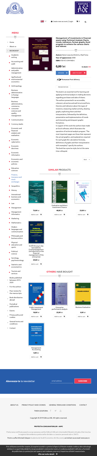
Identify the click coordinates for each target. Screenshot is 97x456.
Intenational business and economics (16, 196)
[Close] (57, 453)
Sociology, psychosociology (17, 259)
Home (12, 42)
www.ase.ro (85, 438)
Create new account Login (63, 21)
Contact (13, 328)
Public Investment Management (36, 308)
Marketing (15, 218)
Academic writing (15, 56)
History (14, 190)
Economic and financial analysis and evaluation (16, 131)
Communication (17, 120)
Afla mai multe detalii (46, 454)
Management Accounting (36, 349)
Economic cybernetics (15, 140)
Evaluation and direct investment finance (60, 206)
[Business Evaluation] (83, 293)
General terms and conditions (16, 322)
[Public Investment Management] (36, 293)
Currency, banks (17, 124)
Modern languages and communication (17, 229)
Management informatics (16, 213)
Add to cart (77, 73)
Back (85, 159)
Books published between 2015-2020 (16, 280)
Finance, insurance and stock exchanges (16, 178)
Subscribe (82, 381)
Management (16, 207)
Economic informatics (15, 153)
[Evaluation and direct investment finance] (59, 191)
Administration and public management (17, 70)
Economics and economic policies (16, 161)
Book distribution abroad (16, 298)
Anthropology (16, 86)
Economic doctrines (15, 147)
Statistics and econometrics (16, 265)
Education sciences (15, 169)
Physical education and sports (16, 244)
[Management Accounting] (36, 334)
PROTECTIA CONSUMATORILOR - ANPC (48, 426)
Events (12, 310)
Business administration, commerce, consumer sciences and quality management (17, 108)
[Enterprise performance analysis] (59, 293)
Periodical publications (14, 305)
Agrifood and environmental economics (16, 79)
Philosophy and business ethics (17, 237)
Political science (14, 252)
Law (12, 203)
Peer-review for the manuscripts (16, 292)
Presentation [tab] (63, 87)
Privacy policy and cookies (16, 316)
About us (13, 46)
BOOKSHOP (14, 51)
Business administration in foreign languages (16, 93)
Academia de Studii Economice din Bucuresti (47, 438)
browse (61, 73)
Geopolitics (15, 186)
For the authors (15, 286)
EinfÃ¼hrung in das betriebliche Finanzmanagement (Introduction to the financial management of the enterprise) (36, 251)
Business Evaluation (83, 307)
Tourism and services (15, 272)
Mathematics (16, 223)
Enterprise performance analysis (59, 308)
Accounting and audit (17, 62)
